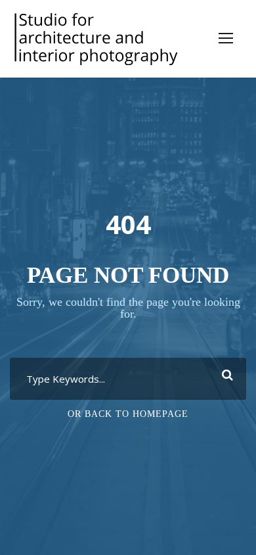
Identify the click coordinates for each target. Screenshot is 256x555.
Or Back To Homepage (128, 414)
